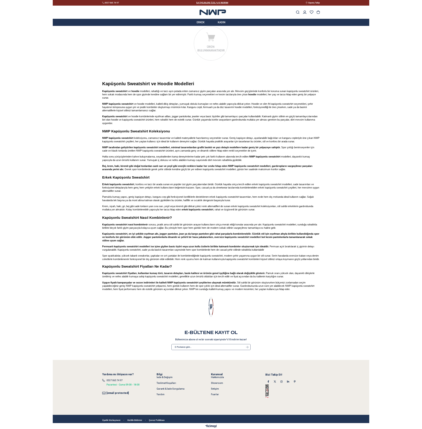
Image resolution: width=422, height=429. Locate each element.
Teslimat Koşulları (166, 383)
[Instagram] (281, 381)
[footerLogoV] (210, 306)
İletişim (215, 388)
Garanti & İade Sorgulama (170, 388)
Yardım (161, 394)
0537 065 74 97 (114, 380)
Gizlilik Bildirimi (134, 420)
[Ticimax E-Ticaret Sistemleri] (211, 426)
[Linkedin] (288, 381)
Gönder (247, 347)
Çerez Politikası (157, 420)
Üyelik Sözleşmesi (111, 420)
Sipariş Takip (314, 3)
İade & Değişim (165, 377)
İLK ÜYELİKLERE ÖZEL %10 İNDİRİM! (212, 3)
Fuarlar (215, 394)
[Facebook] (268, 381)
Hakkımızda (217, 377)
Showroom (217, 383)
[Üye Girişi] (304, 12)
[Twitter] (275, 381)
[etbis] (271, 391)
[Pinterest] (295, 381)
